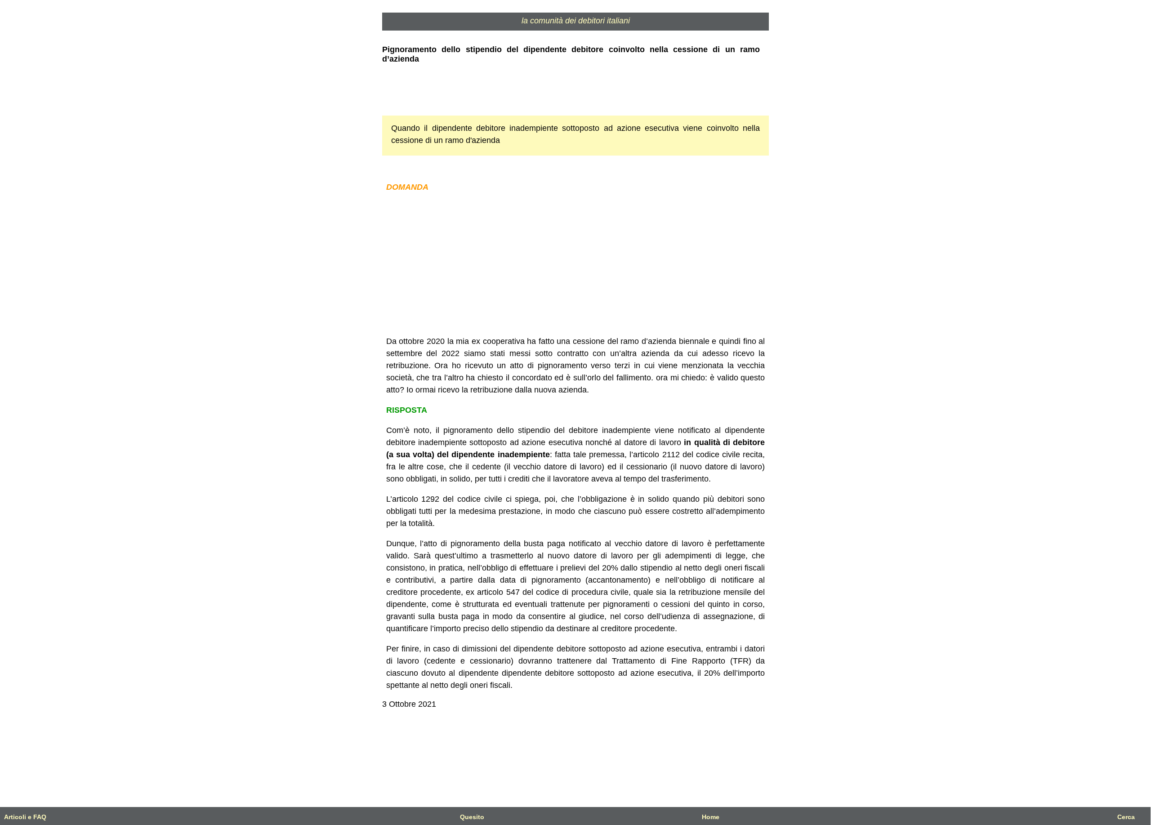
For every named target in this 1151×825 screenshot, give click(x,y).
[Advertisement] (575, 264)
